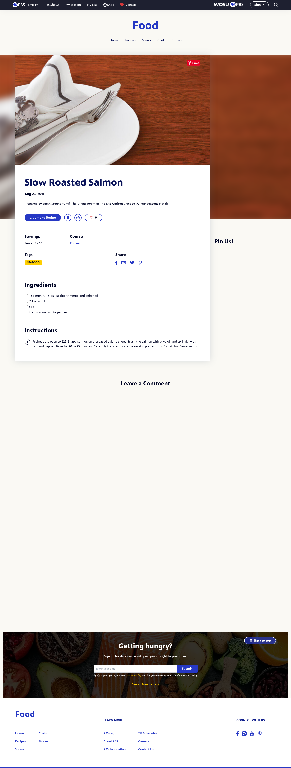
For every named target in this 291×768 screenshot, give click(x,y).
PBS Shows (52, 5)
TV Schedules (147, 733)
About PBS (111, 741)
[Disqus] (145, 443)
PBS (19, 4)
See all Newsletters (145, 684)
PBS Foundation (115, 749)
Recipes (130, 40)
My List (92, 5)
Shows (146, 40)
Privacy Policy (134, 675)
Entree (75, 243)
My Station (73, 5)
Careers (143, 741)
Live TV (33, 5)
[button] (228, 5)
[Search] (275, 5)
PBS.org (109, 733)
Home (114, 40)
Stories (177, 40)
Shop (110, 5)
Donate (130, 5)
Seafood (33, 262)
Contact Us (146, 749)
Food (145, 25)
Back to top (262, 640)
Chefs (161, 40)
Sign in (259, 5)
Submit (187, 668)
